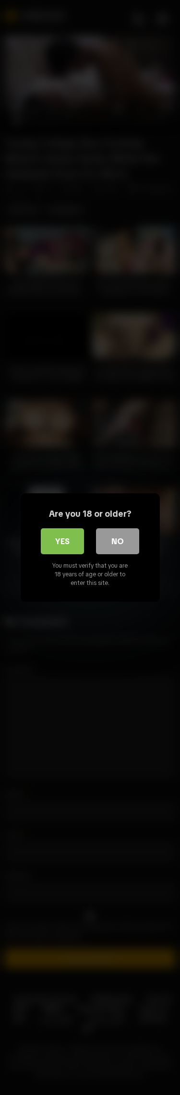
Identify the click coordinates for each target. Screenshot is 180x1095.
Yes (62, 541)
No (117, 541)
